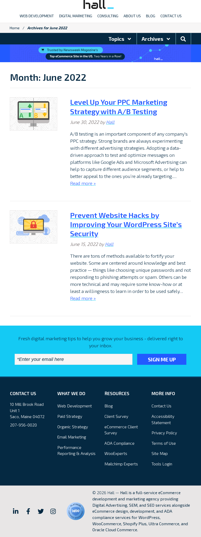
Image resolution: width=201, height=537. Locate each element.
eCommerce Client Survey (121, 429)
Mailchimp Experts (121, 463)
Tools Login (162, 463)
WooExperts (115, 453)
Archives (153, 39)
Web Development (74, 405)
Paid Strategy (69, 416)
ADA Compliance (119, 443)
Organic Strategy (72, 426)
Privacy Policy (164, 432)
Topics (116, 39)
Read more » (83, 183)
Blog (108, 405)
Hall (110, 122)
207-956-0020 (23, 424)
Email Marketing (71, 436)
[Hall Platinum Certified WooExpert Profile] (76, 511)
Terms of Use (164, 443)
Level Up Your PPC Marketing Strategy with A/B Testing (118, 106)
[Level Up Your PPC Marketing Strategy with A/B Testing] (33, 113)
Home (15, 28)
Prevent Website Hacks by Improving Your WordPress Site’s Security (126, 224)
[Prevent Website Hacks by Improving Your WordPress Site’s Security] (33, 227)
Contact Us (161, 405)
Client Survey (116, 416)
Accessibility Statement (163, 419)
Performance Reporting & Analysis (76, 450)
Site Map (160, 453)
